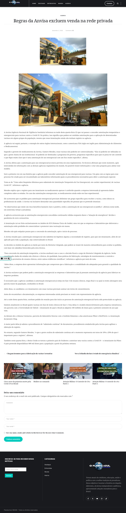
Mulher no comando (41, 382)
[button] (109, 3)
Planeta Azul (8, 510)
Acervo (68, 3)
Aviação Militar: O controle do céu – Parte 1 (106, 383)
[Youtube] (97, 499)
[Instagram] (102, 499)
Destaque (41, 3)
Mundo (60, 3)
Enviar (8, 476)
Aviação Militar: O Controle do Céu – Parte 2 (77, 383)
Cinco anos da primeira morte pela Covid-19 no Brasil (17, 383)
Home (34, 3)
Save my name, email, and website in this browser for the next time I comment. (35, 433)
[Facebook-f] (88, 499)
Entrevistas (51, 3)
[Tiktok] (106, 499)
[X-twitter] (93, 499)
